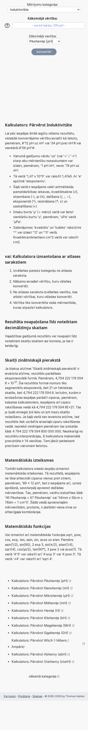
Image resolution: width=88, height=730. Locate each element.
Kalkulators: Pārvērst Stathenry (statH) (41, 662)
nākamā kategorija (42, 676)
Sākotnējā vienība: (42, 36)
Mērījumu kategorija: (42, 5)
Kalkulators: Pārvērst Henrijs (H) (35, 611)
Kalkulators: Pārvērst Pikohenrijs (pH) (39, 581)
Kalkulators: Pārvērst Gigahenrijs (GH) (39, 633)
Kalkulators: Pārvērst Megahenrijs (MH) (41, 625)
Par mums (10, 696)
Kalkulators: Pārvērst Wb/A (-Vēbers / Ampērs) (40, 644)
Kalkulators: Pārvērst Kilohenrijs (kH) (39, 618)
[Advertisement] (44, 87)
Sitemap (37, 696)
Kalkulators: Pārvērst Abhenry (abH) (39, 654)
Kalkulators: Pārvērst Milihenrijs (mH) (39, 603)
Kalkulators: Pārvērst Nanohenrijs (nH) (40, 588)
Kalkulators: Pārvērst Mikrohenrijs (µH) (40, 596)
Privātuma (24, 696)
